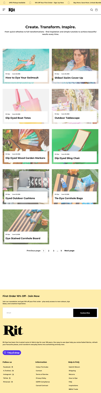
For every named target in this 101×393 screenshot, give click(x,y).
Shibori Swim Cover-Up (69, 77)
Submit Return (74, 367)
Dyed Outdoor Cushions (20, 198)
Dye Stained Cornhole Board (23, 238)
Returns (72, 374)
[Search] (92, 10)
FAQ (70, 382)
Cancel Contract (42, 385)
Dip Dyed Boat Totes (18, 117)
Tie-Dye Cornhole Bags (69, 198)
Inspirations (73, 385)
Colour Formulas (42, 367)
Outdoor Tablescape (67, 117)
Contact (39, 371)
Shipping (72, 371)
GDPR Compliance (43, 382)
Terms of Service (42, 374)
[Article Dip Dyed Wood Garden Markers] (26, 146)
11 (61, 251)
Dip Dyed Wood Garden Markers (25, 158)
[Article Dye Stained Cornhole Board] (26, 226)
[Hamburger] (4, 9)
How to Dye (73, 378)
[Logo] (12, 10)
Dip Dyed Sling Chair (67, 158)
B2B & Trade (73, 389)
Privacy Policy (41, 378)
